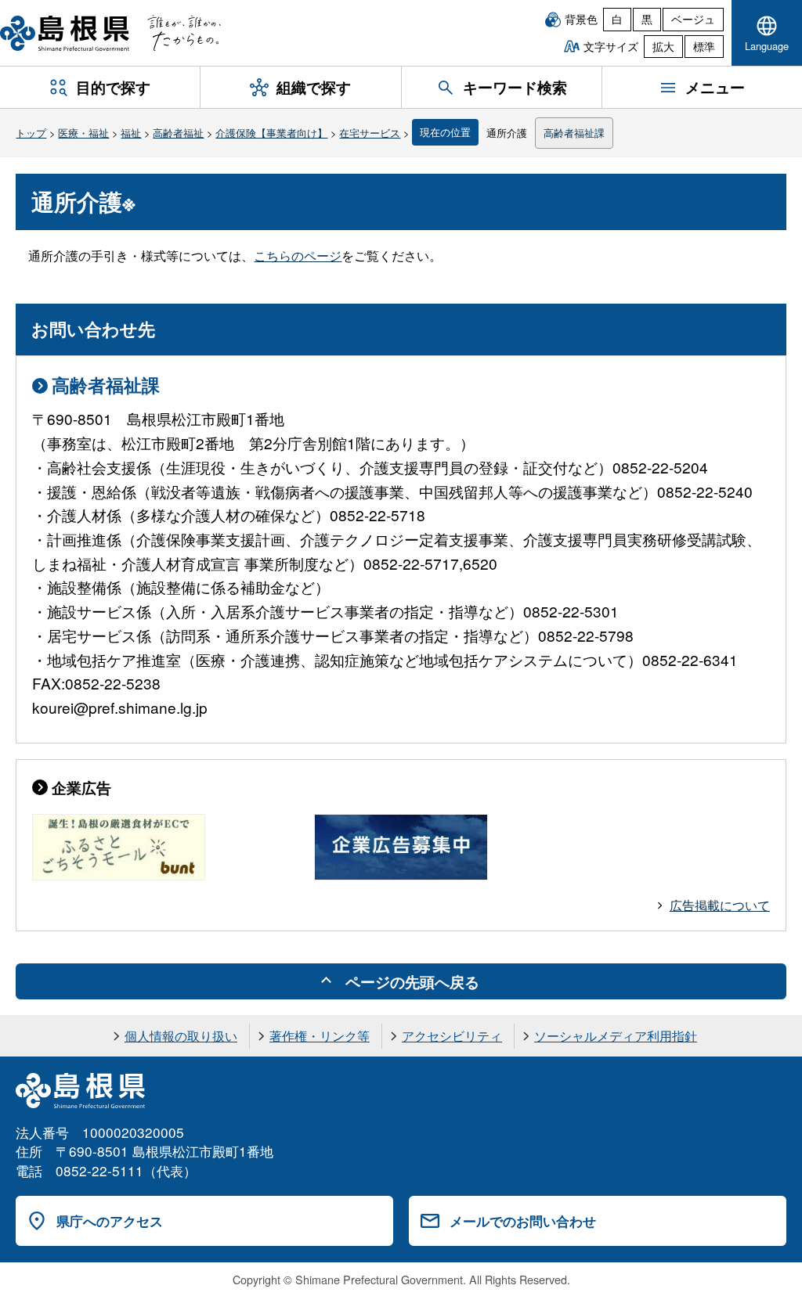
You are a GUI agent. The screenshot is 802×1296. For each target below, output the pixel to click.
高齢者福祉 (178, 132)
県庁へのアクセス (109, 1220)
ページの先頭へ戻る (412, 981)
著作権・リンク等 (319, 1036)
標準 (704, 46)
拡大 (663, 46)
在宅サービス (369, 132)
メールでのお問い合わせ (523, 1220)
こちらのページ (297, 256)
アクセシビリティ (452, 1036)
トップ (31, 132)
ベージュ (693, 19)
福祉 (131, 132)
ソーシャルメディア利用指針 (615, 1036)
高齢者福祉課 (574, 132)
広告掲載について (720, 905)
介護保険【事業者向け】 (271, 132)
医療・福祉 (83, 132)
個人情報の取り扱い (181, 1036)
